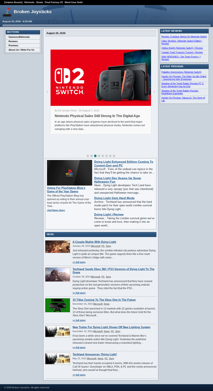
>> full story (79, 262)
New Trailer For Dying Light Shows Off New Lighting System (111, 327)
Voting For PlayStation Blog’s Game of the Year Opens (66, 189)
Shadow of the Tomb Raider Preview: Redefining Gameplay (180, 92)
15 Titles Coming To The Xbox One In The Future (104, 299)
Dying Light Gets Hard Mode (114, 198)
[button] (88, 156)
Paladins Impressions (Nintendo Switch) (181, 72)
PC (103, 246)
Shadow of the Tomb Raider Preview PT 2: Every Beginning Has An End (182, 85)
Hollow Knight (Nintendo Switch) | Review (182, 48)
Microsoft (95, 246)
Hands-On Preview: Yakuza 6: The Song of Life (183, 99)
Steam (39, 2)
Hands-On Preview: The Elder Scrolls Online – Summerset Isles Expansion (183, 78)
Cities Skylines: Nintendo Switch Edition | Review (181, 42)
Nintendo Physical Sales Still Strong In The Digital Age (97, 116)
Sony (108, 246)
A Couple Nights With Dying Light (94, 241)
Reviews (13, 41)
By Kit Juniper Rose (66, 110)
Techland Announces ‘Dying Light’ (95, 354)
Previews (13, 45)
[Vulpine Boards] (13, 2)
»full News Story (56, 210)
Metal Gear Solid (74, 2)
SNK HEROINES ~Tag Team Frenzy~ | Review (181, 58)
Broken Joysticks (33, 11)
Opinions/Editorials (19, 37)
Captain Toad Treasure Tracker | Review (182, 52)
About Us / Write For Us (21, 50)
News (107, 304)
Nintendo (29, 2)
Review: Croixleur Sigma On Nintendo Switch (184, 36)
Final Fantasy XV (54, 2)
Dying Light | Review (109, 214)
